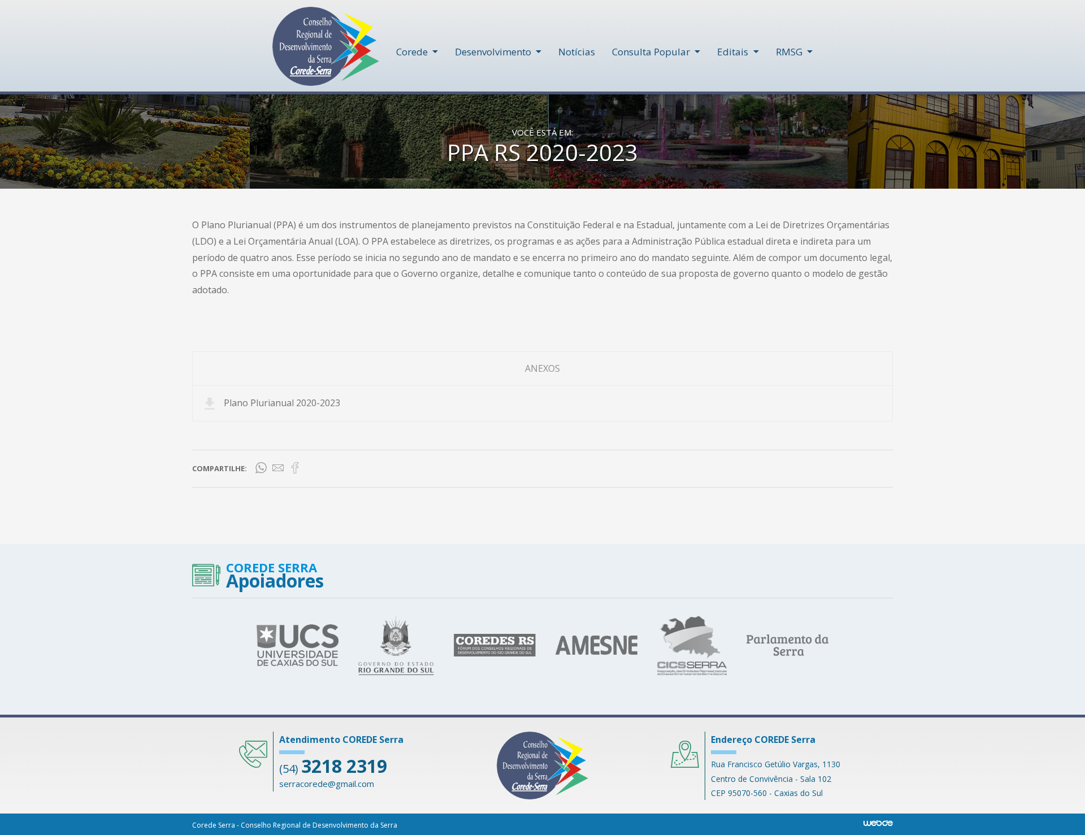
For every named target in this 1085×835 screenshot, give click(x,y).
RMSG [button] (790, 51)
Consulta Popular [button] (652, 51)
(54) (333, 768)
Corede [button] (413, 51)
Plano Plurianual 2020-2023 (282, 403)
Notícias (576, 51)
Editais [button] (733, 51)
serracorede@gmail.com (326, 783)
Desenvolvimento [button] (494, 51)
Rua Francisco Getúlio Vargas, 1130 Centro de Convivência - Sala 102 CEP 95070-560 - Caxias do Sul (775, 778)
